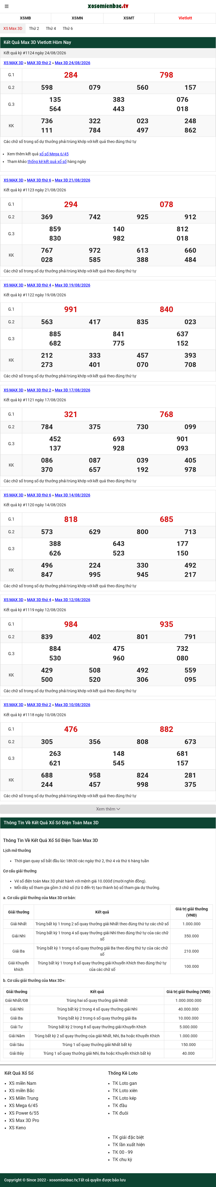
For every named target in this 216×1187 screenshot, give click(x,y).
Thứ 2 (34, 28)
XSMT (128, 18)
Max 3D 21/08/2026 (72, 180)
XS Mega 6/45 (23, 1105)
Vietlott (185, 18)
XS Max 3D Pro (24, 1120)
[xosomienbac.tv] (108, 7)
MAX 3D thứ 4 (39, 285)
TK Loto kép (124, 1098)
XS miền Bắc (21, 1090)
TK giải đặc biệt (128, 1137)
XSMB (25, 18)
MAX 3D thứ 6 (39, 180)
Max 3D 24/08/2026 (72, 63)
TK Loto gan (124, 1083)
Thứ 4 (51, 28)
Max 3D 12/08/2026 (72, 599)
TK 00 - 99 (122, 1152)
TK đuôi (120, 1113)
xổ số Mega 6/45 (54, 154)
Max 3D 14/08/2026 (72, 495)
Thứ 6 (68, 28)
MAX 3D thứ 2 (39, 63)
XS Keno (17, 1127)
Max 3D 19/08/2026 (72, 285)
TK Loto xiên (125, 1090)
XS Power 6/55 (24, 1113)
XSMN (77, 18)
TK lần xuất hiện (128, 1144)
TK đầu (119, 1105)
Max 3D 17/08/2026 (72, 390)
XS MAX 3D (13, 63)
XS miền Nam (22, 1083)
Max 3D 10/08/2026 (72, 704)
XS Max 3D (12, 28)
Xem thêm (106, 809)
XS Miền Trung (23, 1098)
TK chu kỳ (122, 1159)
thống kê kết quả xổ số (47, 161)
